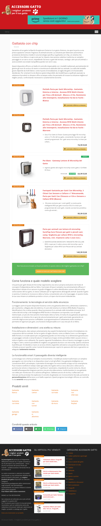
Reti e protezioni (73, 485)
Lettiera (70, 479)
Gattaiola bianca (15, 391)
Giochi (70, 473)
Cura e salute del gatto (75, 462)
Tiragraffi (71, 488)
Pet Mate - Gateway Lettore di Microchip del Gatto (62, 162)
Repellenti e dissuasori (75, 482)
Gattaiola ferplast (74, 402)
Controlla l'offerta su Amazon (76, 105)
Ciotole (70, 453)
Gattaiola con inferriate (74, 392)
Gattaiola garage (15, 413)
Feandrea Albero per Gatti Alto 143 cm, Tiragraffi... (52, 508)
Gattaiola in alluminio (35, 414)
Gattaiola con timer (15, 402)
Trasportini (72, 494)
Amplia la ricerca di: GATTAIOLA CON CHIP (51, 271)
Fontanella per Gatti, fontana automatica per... (53, 496)
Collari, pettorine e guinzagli (77, 456)
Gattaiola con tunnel (35, 403)
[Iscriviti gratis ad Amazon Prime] (64, 19)
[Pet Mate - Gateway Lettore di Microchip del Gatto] (26, 169)
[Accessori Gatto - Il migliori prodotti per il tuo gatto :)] (21, 10)
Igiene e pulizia (73, 476)
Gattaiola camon (35, 391)
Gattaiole (16, 47)
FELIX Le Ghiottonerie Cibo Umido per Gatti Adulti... (52, 472)
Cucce (70, 459)
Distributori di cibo (74, 465)
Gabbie (70, 468)
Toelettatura (72, 491)
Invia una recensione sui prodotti (12, 513)
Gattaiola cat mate (54, 391)
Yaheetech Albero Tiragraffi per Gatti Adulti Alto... (52, 461)
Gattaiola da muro (54, 402)
